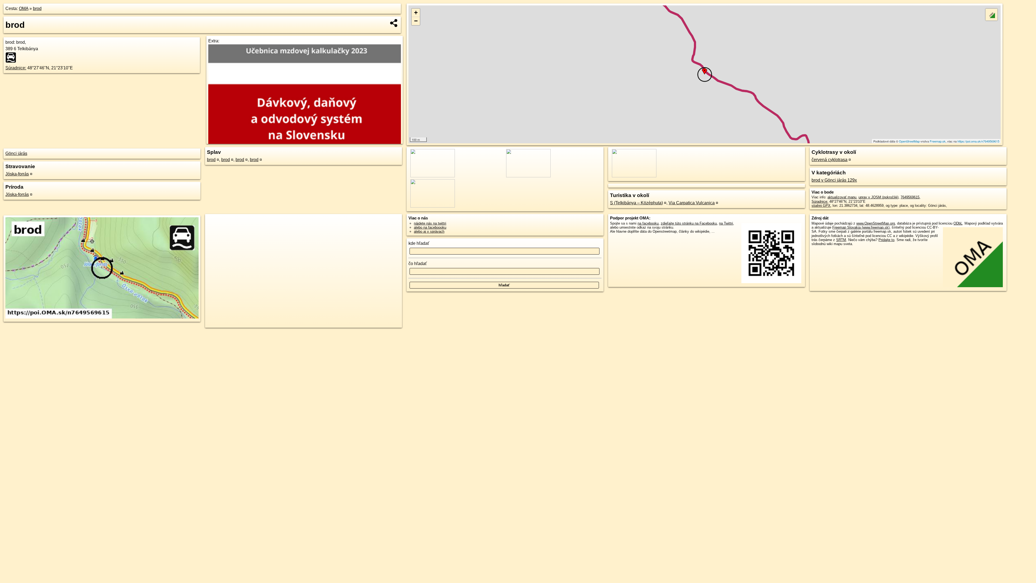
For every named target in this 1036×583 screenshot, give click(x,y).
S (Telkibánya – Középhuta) (636, 203)
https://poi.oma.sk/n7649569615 (978, 141)
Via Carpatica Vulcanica (692, 203)
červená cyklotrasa (829, 159)
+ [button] (416, 12)
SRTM (841, 240)
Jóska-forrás (17, 174)
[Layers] (991, 15)
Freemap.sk (938, 141)
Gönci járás (16, 153)
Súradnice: (15, 68)
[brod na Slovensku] (12, 57)
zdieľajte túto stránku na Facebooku (689, 223)
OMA (23, 8)
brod (37, 8)
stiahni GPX (821, 206)
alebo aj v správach (429, 231)
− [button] (416, 21)
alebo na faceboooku (430, 227)
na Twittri (726, 223)
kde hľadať (418, 243)
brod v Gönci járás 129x (834, 180)
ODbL (957, 223)
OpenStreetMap (909, 141)
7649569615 (910, 197)
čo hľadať (417, 263)
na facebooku (648, 223)
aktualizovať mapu (841, 197)
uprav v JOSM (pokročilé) (878, 197)
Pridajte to (886, 240)
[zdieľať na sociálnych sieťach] (394, 23)
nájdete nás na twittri (430, 223)
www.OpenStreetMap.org (875, 223)
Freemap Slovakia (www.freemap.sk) (861, 227)
